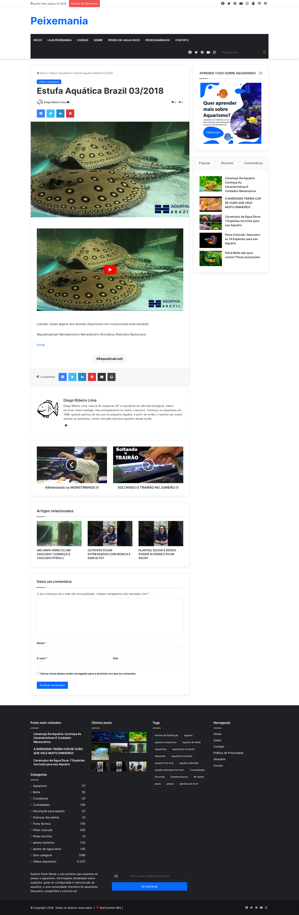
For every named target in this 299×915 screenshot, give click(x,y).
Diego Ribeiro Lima (55, 102)
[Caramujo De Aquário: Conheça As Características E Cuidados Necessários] (211, 183)
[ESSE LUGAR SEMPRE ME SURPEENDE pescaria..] (119, 748)
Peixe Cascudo (42, 830)
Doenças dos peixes (46, 817)
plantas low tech (189, 783)
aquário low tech (164, 762)
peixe (158, 783)
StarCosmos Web (110, 907)
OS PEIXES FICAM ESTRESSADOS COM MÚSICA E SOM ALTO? (109, 554)
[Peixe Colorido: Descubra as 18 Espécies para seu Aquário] (211, 240)
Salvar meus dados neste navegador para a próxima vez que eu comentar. (88, 673)
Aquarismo (40, 785)
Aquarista (160, 756)
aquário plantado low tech (169, 769)
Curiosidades (41, 804)
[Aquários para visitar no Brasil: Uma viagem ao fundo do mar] (119, 737)
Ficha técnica (42, 823)
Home (217, 734)
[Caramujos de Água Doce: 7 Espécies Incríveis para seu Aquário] (211, 222)
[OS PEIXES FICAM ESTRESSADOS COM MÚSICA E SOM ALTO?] (110, 533)
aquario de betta (191, 742)
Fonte (41, 345)
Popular (204, 163)
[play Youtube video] (110, 269)
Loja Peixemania (59, 40)
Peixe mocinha (42, 836)
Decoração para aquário (49, 811)
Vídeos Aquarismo (60, 73)
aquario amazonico (166, 742)
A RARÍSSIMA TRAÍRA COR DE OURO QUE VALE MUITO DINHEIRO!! (243, 203)
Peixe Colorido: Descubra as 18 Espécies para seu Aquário (242, 239)
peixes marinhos (157, 40)
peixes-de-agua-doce (124, 40)
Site (115, 658)
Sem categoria (42, 855)
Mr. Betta (199, 776)
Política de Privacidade (228, 752)
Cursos (82, 40)
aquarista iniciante (181, 756)
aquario (188, 735)
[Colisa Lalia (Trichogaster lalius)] (100, 751)
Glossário (220, 759)
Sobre (98, 40)
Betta (36, 792)
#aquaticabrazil (110, 359)
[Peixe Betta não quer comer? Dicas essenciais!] (211, 258)
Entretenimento (179, 776)
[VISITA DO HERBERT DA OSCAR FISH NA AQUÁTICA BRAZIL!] (137, 766)
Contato (182, 40)
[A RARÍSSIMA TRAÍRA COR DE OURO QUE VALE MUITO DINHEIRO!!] (211, 204)
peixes (170, 783)
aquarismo (161, 749)
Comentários (253, 163)
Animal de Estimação (166, 735)
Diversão (160, 776)
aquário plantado (189, 762)
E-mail (42, 658)
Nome (42, 643)
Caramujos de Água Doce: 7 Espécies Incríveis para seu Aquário (243, 221)
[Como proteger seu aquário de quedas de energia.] (100, 737)
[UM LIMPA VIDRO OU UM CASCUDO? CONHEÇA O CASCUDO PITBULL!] (59, 533)
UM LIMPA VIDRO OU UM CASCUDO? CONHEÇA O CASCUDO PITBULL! (54, 554)
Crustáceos (40, 798)
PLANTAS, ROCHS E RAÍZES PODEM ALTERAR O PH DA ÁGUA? (157, 554)
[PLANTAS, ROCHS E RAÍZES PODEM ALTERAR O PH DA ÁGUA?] (161, 533)
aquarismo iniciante (183, 749)
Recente (227, 163)
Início (37, 40)
